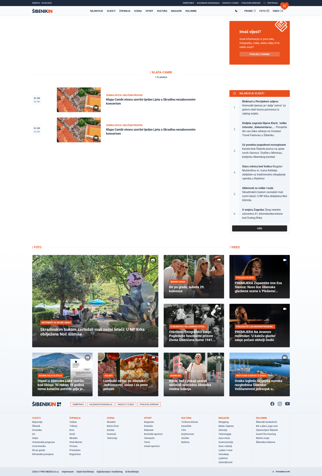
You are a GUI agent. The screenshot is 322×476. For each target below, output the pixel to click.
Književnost (187, 434)
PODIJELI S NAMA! (260, 54)
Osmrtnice (78, 404)
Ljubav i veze (225, 450)
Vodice (73, 422)
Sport (149, 11)
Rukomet (149, 430)
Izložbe (185, 438)
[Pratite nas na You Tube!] (287, 403)
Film (183, 430)
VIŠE (259, 228)
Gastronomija (226, 442)
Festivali (111, 434)
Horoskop (224, 454)
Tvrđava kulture (189, 422)
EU (33, 434)
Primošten (74, 450)
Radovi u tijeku (126, 404)
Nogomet (149, 422)
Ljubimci (223, 458)
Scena (138, 11)
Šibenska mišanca (265, 442)
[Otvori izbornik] (284, 6)
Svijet (35, 438)
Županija (124, 11)
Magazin (176, 11)
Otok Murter (75, 442)
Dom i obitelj (225, 446)
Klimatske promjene (43, 454)
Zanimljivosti (225, 462)
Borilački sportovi (153, 434)
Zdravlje (223, 430)
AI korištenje (132, 471)
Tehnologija (225, 434)
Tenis (147, 442)
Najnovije (96, 11)
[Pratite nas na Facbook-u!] (272, 404)
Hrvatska (37, 430)
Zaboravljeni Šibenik (267, 430)
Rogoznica (75, 454)
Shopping (224, 422)
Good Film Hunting (266, 434)
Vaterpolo (149, 438)
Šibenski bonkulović (266, 422)
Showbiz (111, 422)
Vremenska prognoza (43, 442)
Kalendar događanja (100, 404)
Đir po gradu (38, 450)
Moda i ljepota (226, 426)
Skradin (73, 438)
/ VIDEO (234, 247)
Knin (71, 430)
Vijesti (111, 11)
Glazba (110, 430)
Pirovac (73, 446)
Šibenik (36, 426)
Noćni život (113, 426)
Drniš (72, 434)
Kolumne (191, 11)
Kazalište (186, 426)
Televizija (112, 438)
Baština (185, 442)
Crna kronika (39, 446)
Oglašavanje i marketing (110, 471)
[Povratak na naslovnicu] (42, 11)
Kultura (162, 11)
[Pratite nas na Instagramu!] (280, 404)
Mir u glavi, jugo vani (267, 426)
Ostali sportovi (152, 446)
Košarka (148, 426)
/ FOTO (36, 247)
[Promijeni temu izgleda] (237, 11)
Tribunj (73, 426)
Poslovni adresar (149, 404)
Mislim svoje (262, 438)
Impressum (68, 471)
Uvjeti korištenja (85, 471)
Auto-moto (224, 438)
